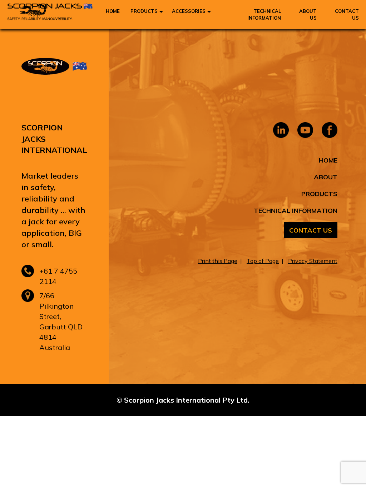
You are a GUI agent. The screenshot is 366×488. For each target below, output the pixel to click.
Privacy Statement (312, 260)
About (325, 177)
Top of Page (263, 260)
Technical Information (264, 14)
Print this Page (217, 260)
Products (144, 11)
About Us (308, 14)
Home (113, 11)
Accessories (189, 11)
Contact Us (347, 14)
